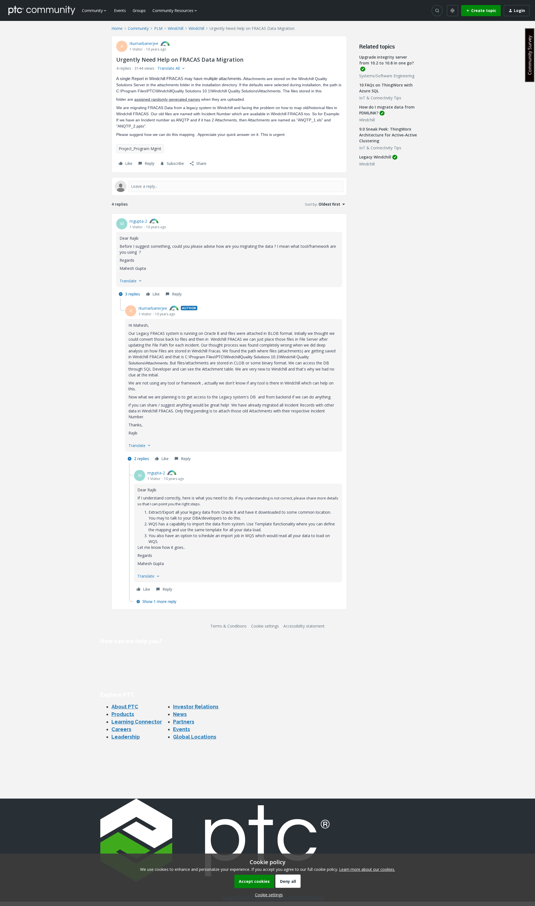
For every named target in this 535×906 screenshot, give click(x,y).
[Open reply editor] (229, 186)
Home (117, 28)
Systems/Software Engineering (386, 75)
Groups (139, 10)
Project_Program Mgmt (140, 148)
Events (120, 10)
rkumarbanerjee (144, 43)
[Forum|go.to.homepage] (41, 10)
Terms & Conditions (228, 626)
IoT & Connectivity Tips (380, 97)
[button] (481, 10)
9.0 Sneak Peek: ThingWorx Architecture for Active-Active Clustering (388, 134)
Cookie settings (265, 626)
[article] (229, 258)
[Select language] (452, 10)
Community (138, 28)
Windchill (175, 28)
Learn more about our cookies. (367, 869)
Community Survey (530, 55)
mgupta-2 (138, 221)
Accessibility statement (304, 626)
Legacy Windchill (375, 157)
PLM (158, 28)
